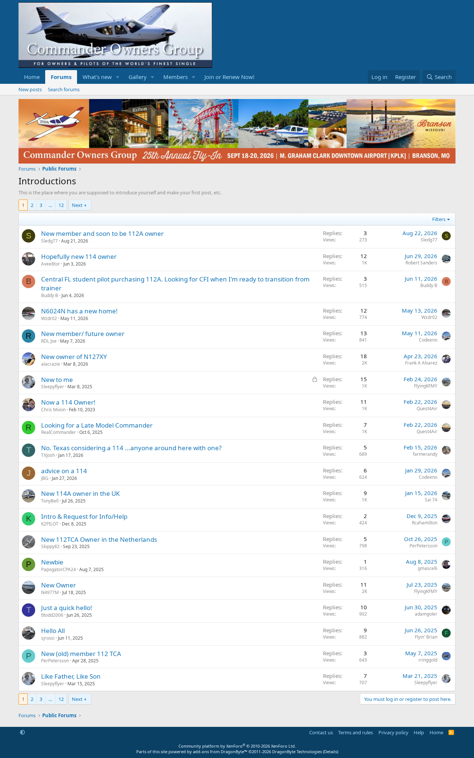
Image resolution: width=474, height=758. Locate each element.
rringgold (427, 660)
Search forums (64, 89)
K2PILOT (50, 524)
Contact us (321, 732)
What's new (97, 76)
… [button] (50, 205)
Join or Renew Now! (229, 76)
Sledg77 (49, 241)
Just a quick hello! (66, 607)
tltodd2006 (52, 615)
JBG (45, 478)
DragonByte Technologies (297, 751)
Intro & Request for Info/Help (84, 516)
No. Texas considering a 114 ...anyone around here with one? (131, 448)
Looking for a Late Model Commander (97, 425)
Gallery (137, 76)
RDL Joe (49, 341)
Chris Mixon (53, 409)
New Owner (58, 585)
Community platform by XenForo (237, 746)
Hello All (53, 630)
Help (419, 732)
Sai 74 (431, 500)
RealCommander (58, 432)
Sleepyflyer (52, 386)
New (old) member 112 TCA (81, 653)
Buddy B (49, 295)
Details (330, 751)
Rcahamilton (424, 523)
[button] (118, 77)
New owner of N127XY (74, 356)
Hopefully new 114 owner (79, 256)
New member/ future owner (82, 333)
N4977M (50, 592)
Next (77, 205)
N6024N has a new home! (79, 311)
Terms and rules (355, 732)
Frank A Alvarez (421, 363)
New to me (57, 379)
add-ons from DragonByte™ (220, 751)
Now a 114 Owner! (68, 402)
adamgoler (426, 614)
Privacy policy (393, 732)
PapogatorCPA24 (58, 569)
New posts (30, 89)
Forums (61, 76)
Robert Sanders (421, 263)
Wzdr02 (49, 318)
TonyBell (50, 501)
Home (32, 76)
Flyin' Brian (426, 637)
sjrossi (47, 638)
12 (61, 205)
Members (175, 76)
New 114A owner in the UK (80, 493)
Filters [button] (438, 219)
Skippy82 (50, 546)
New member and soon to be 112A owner (102, 233)
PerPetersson (423, 546)
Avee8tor (50, 264)
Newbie (52, 562)
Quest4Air (427, 408)
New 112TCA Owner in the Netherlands (99, 539)
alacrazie (50, 364)
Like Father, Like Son (71, 676)
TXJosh (48, 455)
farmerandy (425, 454)
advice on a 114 (64, 471)
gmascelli (427, 568)
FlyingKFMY (425, 386)
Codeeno (428, 340)
